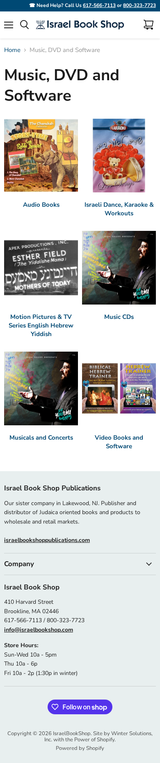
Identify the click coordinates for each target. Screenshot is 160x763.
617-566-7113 (99, 5)
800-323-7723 (139, 5)
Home (12, 50)
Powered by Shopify (80, 748)
